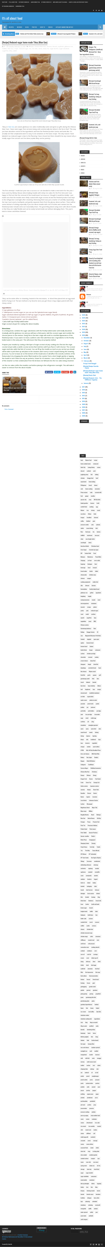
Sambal (82, 639)
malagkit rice (84, 1051)
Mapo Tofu (94, 807)
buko (96, 911)
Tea (82, 850)
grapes (94, 675)
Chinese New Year (40, 46)
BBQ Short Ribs (95, 754)
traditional (93, 739)
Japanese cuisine (94, 786)
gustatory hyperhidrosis (86, 1004)
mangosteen (84, 1054)
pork (94, 471)
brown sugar (84, 908)
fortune (82, 979)
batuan (91, 646)
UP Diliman (83, 854)
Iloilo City (83, 467)
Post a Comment (9, 409)
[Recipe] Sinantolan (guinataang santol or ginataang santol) (95, 67)
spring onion (84, 1165)
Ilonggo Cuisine (90, 632)
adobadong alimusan (86, 865)
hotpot (97, 1008)
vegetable (94, 743)
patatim (82, 1087)
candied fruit (84, 922)
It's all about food (12, 18)
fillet (82, 972)
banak (82, 890)
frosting (82, 983)
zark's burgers (84, 1219)
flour (82, 532)
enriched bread (92, 668)
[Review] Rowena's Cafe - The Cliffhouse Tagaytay (92, 379)
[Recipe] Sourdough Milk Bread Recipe (95, 220)
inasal (82, 682)
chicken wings (84, 936)
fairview (94, 585)
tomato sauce (90, 1194)
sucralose (83, 514)
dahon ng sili (94, 958)
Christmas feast (95, 546)
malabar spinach (95, 1047)
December (87, 338)
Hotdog (82, 632)
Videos (50, 27)
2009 (84, 404)
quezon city (83, 499)
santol (87, 614)
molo (93, 1058)
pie (87, 707)
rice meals (83, 1126)
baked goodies (84, 503)
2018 (83, 335)
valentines (83, 1205)
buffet (91, 911)
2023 (84, 321)
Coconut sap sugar (93, 550)
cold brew (83, 943)
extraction (90, 969)
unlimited (94, 1201)
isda (82, 1022)
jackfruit (91, 1026)
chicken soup (92, 575)
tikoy (10, 51)
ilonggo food (90, 478)
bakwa (94, 883)
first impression (89, 972)
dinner (95, 485)
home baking (92, 482)
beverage (83, 567)
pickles (82, 707)
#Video (82, 173)
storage (82, 1169)
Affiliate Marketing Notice (64, 27)
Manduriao (90, 557)
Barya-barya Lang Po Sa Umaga (60, 2)
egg (97, 507)
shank (91, 1148)
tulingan (89, 1198)
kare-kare (83, 686)
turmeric (87, 743)
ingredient (98, 593)
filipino (82, 510)
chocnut (49, 46)
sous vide (88, 1162)
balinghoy (89, 886)
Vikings (82, 861)
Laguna (88, 797)
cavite (88, 926)
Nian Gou (10, 49)
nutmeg (92, 1069)
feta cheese (83, 671)
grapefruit (98, 994)
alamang (96, 865)
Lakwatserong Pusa (35, 2)
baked (88, 883)
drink (99, 961)
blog (99, 897)
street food (96, 1169)
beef (97, 478)
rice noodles (91, 1126)
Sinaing (93, 843)
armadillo (97, 872)
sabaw (82, 1133)
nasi (94, 1065)
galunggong (84, 986)
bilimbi (98, 893)
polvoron (93, 707)
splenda (98, 524)
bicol (89, 567)
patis (88, 1087)
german (88, 990)
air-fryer (90, 560)
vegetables (83, 621)
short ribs (83, 1151)
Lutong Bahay (91, 467)
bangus (82, 517)
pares (91, 1080)
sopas (82, 1162)
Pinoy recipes (84, 492)
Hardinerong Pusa (20, 6)
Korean (89, 793)
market (91, 1054)
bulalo (91, 571)
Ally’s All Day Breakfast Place (93, 750)
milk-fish (87, 1058)
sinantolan (83, 725)
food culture (84, 976)
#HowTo (83, 166)
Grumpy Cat (96, 782)
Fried (94, 553)
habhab (96, 1004)
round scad (88, 1130)
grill (100, 675)
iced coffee (91, 1011)
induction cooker (85, 1015)
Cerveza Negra (84, 768)
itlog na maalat (93, 1022)
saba (92, 524)
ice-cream (83, 1011)
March (86, 358)
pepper (94, 1090)
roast (82, 614)
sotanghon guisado (93, 725)
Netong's (99, 815)
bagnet (95, 879)
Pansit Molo (98, 557)
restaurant (95, 464)
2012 (83, 395)
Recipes (11, 27)
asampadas (89, 875)
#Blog (63, 33)
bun (96, 915)
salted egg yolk (84, 1137)
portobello (92, 1101)
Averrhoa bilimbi (85, 546)
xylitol (15, 51)
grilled (91, 593)
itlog (86, 1022)
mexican (97, 1054)
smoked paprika (93, 1155)
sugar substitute (64, 49)
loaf (82, 689)
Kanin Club (96, 789)
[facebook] (93, 10)
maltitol (4, 49)
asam (82, 875)
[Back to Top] (102, 1244)
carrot (91, 922)
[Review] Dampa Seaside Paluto (90, 367)
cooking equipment (85, 582)
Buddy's (96, 757)
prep (95, 1105)
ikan (98, 678)
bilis (82, 897)
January (86, 383)
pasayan (97, 1080)
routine (95, 1130)
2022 (84, 323)
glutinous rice (68, 46)
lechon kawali (95, 1040)
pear (99, 1087)
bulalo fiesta (84, 650)
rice (30, 49)
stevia (40, 49)
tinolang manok (90, 1191)
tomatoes (98, 1194)
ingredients (97, 1019)
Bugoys (82, 761)
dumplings (83, 668)
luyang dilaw (91, 1044)
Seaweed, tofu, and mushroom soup (76, 34)
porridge (99, 711)
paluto (82, 1076)
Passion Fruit (96, 822)
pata (87, 610)
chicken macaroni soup (86, 933)
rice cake (35, 49)
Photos (34, 27)
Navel (92, 815)
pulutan (93, 1112)
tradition (83, 1198)
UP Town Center (85, 858)
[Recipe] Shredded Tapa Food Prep (94, 211)
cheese (82, 929)
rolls (82, 1130)
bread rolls (98, 900)
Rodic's (93, 836)
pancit (87, 1076)
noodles (93, 496)
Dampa (82, 775)
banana (92, 503)
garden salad (92, 986)
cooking (91, 507)
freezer (88, 979)
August (86, 343)
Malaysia (83, 557)
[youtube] (102, 10)
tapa (95, 618)
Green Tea (88, 782)
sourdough (83, 542)
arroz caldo (97, 560)
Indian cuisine (84, 786)
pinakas (82, 1097)
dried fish (96, 664)
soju (99, 1158)
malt (91, 1051)
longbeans (87, 689)
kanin (89, 1033)
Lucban (82, 804)
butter (96, 571)
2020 (84, 329)
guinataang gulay (85, 1001)
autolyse (83, 879)
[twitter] (99, 10)
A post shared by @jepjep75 (38, 290)
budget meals (84, 911)
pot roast (83, 1105)
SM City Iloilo (97, 499)
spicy (87, 729)
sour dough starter (90, 539)
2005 (84, 416)
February (87, 361)
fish (91, 474)
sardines (93, 614)
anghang (90, 868)
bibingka (83, 893)
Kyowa (82, 797)
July (85, 346)
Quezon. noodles (85, 836)
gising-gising (84, 994)
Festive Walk (88, 553)
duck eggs (93, 965)
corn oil (82, 954)
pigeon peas (90, 1094)
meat (99, 600)
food (82, 460)
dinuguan (83, 664)
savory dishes (89, 1144)
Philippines (83, 485)
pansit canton (84, 1080)
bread (90, 485)
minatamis (93, 603)
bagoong (83, 564)
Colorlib (10, 1244)
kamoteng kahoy (91, 1029)
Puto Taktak (83, 832)
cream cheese (84, 661)
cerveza (94, 926)
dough (89, 664)
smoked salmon (84, 1158)
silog (92, 721)
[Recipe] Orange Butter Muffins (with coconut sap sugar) (95, 229)
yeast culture (96, 747)
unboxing (87, 1201)
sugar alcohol (54, 49)
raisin (82, 1119)
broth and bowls (95, 904)
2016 (83, 390)
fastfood (88, 521)
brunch (91, 908)
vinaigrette (83, 1208)
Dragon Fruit (84, 779)
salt (94, 1133)
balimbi (82, 886)
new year (97, 535)
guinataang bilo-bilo (91, 997)
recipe (16, 49)
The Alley (87, 850)
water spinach (84, 1212)
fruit (82, 496)
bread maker (84, 571)
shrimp (93, 510)
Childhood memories (96, 768)
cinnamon (97, 936)
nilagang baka (84, 1069)
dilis (82, 585)
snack (98, 510)
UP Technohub (92, 854)
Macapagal (89, 804)
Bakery (82, 757)
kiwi (92, 1037)
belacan (97, 890)
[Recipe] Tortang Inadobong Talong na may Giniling (95, 96)
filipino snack (92, 671)
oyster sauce (84, 700)
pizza (96, 1097)
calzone (91, 918)
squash (82, 618)
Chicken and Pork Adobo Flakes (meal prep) (94, 183)
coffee (82, 521)
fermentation (84, 589)
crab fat (89, 954)
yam (97, 1212)
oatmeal (87, 1072)
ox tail (96, 1072)
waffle (89, 1208)
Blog (27, 27)
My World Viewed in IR (46, 2)
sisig (89, 1151)
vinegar (82, 747)
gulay (93, 1001)
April (85, 355)
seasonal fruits (84, 1148)
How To (42, 27)
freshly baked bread (94, 589)
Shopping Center (85, 843)
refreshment (89, 1123)
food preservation (93, 976)
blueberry (90, 900)
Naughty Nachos (85, 815)
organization (90, 696)
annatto (97, 868)
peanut (93, 1087)
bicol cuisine (90, 893)
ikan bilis (98, 1011)
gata (94, 521)
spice (82, 729)
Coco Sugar (84, 550)
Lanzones (94, 797)
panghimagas (95, 1076)
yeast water (83, 1216)
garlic (89, 675)
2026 (84, 315)
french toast (96, 979)
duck (87, 965)
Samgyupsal (92, 840)
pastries (97, 1083)
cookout (83, 951)
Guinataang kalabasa (86, 628)
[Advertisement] (63, 17)
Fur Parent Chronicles (24, 2)
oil (92, 1072)
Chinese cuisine (85, 625)
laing (96, 1037)
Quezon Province (93, 832)
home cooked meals (86, 464)
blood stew (83, 900)
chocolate (83, 657)
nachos (88, 1065)
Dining (94, 775)
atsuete (96, 875)
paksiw (95, 607)
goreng (91, 994)
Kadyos (89, 789)
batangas (90, 564)
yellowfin (91, 1216)
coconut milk (98, 492)
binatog (93, 897)
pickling (83, 1094)
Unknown (88, 294)
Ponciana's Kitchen (92, 825)
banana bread (90, 643)
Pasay (88, 822)
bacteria (89, 879)
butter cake (83, 918)
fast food (97, 969)
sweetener (91, 1180)
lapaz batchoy (91, 686)
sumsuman (93, 1176)
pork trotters (91, 711)
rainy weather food (95, 1115)
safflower (88, 1133)
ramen (82, 1123)
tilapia (82, 739)
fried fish (83, 675)
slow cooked (84, 1155)
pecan (82, 1090)
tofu (87, 739)
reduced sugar (23, 49)
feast (100, 668)
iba (93, 532)
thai (92, 1187)
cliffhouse (83, 940)
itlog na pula (84, 1026)
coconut (90, 657)
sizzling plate (96, 1151)
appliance (83, 872)
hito (87, 1008)
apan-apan (96, 639)
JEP (87, 287)
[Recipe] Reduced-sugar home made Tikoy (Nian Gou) (15, 389)
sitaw (82, 539)
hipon (82, 1008)
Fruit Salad (97, 779)
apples (82, 643)
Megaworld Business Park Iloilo (93, 635)
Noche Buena (91, 818)
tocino (98, 1191)
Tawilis (98, 847)
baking (96, 474)
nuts (97, 1069)
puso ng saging (84, 1115)
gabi (94, 983)
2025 (84, 318)
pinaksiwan (89, 1097)
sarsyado (83, 1140)
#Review (83, 159)
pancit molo (90, 704)
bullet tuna (90, 915)
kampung (83, 1033)
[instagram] (96, 10)
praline (89, 1105)
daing (82, 961)
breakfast (89, 517)
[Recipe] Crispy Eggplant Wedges (44, 34)
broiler (87, 904)
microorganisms (85, 603)
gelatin (82, 990)
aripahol (90, 872)
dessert (54, 46)
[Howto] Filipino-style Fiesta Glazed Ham (95, 275)
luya (94, 689)
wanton (88, 747)
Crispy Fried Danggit (89, 363)
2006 (84, 413)
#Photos (83, 162)
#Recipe (32, 33)
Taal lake (92, 847)
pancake (83, 704)
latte (88, 1040)
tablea (93, 1183)
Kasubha (83, 793)
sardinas (83, 721)
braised (95, 567)
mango (99, 689)
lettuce (99, 686)
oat (81, 1072)
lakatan (82, 1040)
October (86, 340)
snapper (93, 1158)
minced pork (84, 693)
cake (91, 492)
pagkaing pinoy (84, 474)
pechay (88, 1090)
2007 (84, 410)
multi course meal (91, 1062)
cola (98, 940)
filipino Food (88, 460)
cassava (97, 922)
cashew (82, 653)
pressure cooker (85, 524)
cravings (95, 954)
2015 (83, 392)
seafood (89, 471)
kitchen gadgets (84, 1037)
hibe (93, 678)
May (85, 352)
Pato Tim (83, 825)
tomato (82, 1194)
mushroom (89, 535)
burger (91, 650)
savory (82, 1144)
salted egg (93, 718)
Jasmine (83, 789)
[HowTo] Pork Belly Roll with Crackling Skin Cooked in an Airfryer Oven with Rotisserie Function (95, 263)
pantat (97, 704)
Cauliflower (91, 764)
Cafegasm (83, 764)
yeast (90, 621)
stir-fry (98, 1165)
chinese (83, 578)
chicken (83, 478)
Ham (95, 628)
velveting (90, 1205)
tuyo (82, 1201)
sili (88, 721)
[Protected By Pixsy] (41, 1232)
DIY (81, 553)
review (98, 467)
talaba (82, 1187)
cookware (89, 951)
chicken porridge (91, 653)
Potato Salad (84, 829)
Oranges (83, 822)
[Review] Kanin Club (89, 375)
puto (82, 714)
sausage (95, 1140)
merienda (97, 489)
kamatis (82, 1029)
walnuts (96, 1208)
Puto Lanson (93, 829)
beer (96, 564)
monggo (99, 1058)
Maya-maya (83, 811)
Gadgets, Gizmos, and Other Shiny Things (78, 2)
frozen (88, 983)
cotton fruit (95, 582)
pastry (82, 610)
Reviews (19, 27)
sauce (89, 1140)
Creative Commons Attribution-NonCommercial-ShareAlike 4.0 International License (17, 1237)
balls (95, 886)
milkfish (82, 535)
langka (89, 596)
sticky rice (46, 49)
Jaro (82, 635)
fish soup (98, 972)
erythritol (61, 46)
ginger (86, 496)
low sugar (83, 1044)
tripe (99, 739)
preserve (91, 1108)
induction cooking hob (86, 1019)
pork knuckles (84, 1101)
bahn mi (83, 883)
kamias (98, 532)
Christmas (94, 772)
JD (97, 632)
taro (87, 1187)
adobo (82, 528)
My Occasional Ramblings (8, 6)
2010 (83, 401)
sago (82, 718)
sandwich (93, 1137)
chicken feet (90, 929)
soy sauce (95, 1162)
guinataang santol (85, 678)
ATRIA (82, 750)
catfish (82, 926)
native (98, 1065)
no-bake (83, 696)
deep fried (92, 661)
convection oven (85, 947)
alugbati (89, 639)
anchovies (83, 868)
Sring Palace (84, 847)
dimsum (87, 585)
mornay (82, 1062)
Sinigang (83, 560)
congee (89, 578)
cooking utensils (95, 947)
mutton (82, 1065)
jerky (97, 1026)
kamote (94, 682)
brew (82, 904)
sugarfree (5, 51)
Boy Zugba (89, 757)
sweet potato (84, 1180)
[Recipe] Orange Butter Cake (88, 138)
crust (87, 958)
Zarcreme (89, 861)
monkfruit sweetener (94, 693)
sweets (90, 732)
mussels (83, 607)
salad (87, 718)
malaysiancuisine (85, 600)
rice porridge (88, 714)
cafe (82, 489)
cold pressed (91, 943)
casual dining (89, 528)
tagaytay (99, 1183)
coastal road (91, 940)
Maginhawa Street (85, 807)
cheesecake (84, 575)
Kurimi (95, 793)
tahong (96, 732)
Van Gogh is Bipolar (96, 858)
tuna (82, 743)
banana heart (84, 646)
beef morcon (89, 890)
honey (91, 1008)
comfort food (84, 507)
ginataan (95, 990)
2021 (83, 326)
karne (94, 1033)
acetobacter (97, 861)
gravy (82, 997)
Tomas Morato (95, 850)
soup (90, 499)
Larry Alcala (84, 800)
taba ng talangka (85, 1183)
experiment (83, 482)
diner (94, 961)
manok (93, 600)
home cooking (88, 489)
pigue (97, 1094)
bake (95, 514)
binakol (87, 897)
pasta (82, 1083)
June (85, 349)
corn (95, 951)
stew (100, 729)
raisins (87, 1119)
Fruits (82, 782)
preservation (84, 1108)
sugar (82, 1173)
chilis (91, 936)
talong (82, 736)
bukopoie (83, 915)
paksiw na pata (93, 700)
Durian (91, 779)
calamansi (97, 650)
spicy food (93, 729)
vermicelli (97, 1205)
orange (89, 607)
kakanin (88, 682)
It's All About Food (13, 2)
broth (98, 503)
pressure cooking (85, 1112)
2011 (83, 398)
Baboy (89, 514)
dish (97, 528)
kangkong (83, 596)
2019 (83, 332)
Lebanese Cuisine (93, 800)
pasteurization (89, 1083)
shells (97, 1148)
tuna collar (96, 1198)
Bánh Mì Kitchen (91, 761)
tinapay (82, 1191)
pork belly (83, 711)
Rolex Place (84, 840)
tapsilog (94, 736)
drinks (82, 965)
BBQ (95, 621)
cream (82, 958)
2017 (83, 387)
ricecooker (97, 714)
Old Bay (99, 818)
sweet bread (84, 732)
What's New (4, 2)
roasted (99, 1126)
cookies (97, 657)
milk (82, 1058)
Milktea (90, 811)
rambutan (94, 1119)
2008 (84, 407)
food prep (88, 532)
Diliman (89, 775)
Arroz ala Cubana (85, 754)
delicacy (88, 961)
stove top (89, 1169)
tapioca (88, 736)
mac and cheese (85, 1047)
